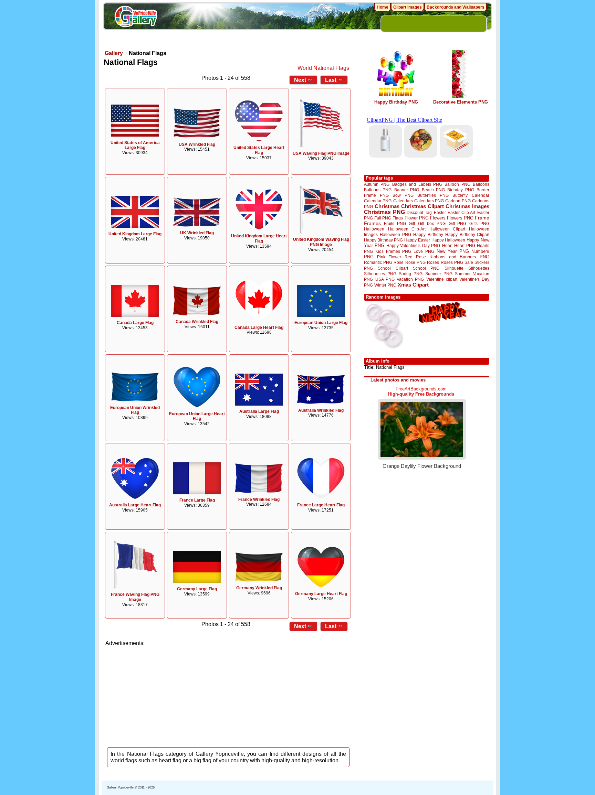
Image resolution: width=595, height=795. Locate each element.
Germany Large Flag (197, 589)
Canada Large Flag (135, 322)
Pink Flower (389, 257)
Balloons (481, 184)
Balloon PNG (457, 184)
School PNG (426, 268)
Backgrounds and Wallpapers (455, 7)
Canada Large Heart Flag (258, 327)
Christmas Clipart (422, 206)
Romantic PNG (378, 262)
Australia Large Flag (259, 411)
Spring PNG (410, 273)
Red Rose (415, 257)
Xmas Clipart (413, 285)
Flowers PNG (460, 218)
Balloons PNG (378, 189)
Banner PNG (406, 189)
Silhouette (454, 268)
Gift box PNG (432, 223)
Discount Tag (419, 212)
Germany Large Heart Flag (321, 593)
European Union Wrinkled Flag (135, 410)
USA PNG (385, 279)
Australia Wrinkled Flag (321, 410)
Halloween (374, 229)
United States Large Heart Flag (258, 150)
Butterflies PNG (433, 195)
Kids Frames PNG (393, 251)
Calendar (480, 195)
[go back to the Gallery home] (135, 17)
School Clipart (393, 268)
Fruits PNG (395, 223)
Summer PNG (438, 273)
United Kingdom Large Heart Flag (259, 239)
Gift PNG (458, 223)
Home (382, 7)
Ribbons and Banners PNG (459, 256)
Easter (440, 212)
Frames (372, 223)
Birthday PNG (460, 189)
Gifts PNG (479, 223)
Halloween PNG (395, 234)
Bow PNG (403, 195)
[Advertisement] (228, 695)
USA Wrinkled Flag (197, 144)
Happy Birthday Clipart (467, 234)
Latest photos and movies (398, 380)
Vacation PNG (410, 279)
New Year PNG (453, 251)
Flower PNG (417, 218)
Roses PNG (452, 262)
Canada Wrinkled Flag (197, 321)
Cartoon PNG (457, 200)
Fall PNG (382, 218)
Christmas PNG (384, 212)
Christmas (387, 206)
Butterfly (460, 195)
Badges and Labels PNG (417, 184)
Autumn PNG (376, 184)
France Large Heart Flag (321, 505)
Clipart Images (407, 7)
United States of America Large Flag (135, 145)
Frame (482, 218)
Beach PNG (433, 189)
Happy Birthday (428, 234)
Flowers (438, 218)
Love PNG (424, 251)
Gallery (114, 53)
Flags (398, 218)
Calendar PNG (378, 200)
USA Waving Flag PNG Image (321, 153)
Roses (433, 262)
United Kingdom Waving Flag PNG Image (321, 242)
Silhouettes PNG (380, 273)
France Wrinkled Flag (259, 499)
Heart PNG (464, 245)
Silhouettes (478, 268)
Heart (447, 245)
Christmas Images (467, 206)
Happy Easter (417, 240)
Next (300, 80)
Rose (399, 262)
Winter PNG (385, 285)
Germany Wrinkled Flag (259, 587)
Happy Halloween (448, 240)
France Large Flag (197, 500)
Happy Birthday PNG (396, 102)
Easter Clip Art (461, 212)
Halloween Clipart (447, 229)
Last (330, 80)
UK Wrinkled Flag (197, 232)
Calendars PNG (429, 200)
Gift (412, 223)
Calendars (403, 200)
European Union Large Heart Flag (197, 416)
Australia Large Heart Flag (135, 505)
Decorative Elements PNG (460, 102)
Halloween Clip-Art (407, 229)
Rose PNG (415, 262)
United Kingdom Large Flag (134, 234)
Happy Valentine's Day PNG (413, 245)
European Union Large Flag (320, 322)
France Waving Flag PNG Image (135, 597)
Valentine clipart (441, 279)
